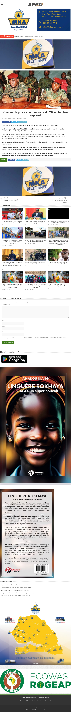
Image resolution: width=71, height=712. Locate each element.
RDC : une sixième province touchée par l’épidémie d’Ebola (58, 285)
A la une (20, 118)
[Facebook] (36, 708)
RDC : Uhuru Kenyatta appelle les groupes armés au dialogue (12, 199)
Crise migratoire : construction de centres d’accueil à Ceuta (35, 241)
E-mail (4, 326)
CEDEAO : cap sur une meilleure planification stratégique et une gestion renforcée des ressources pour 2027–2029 (58, 242)
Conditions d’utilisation (26, 700)
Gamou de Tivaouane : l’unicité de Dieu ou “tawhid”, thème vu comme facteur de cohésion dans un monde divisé (13, 264)
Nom (3, 320)
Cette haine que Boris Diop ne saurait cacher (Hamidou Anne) (58, 263)
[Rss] (35, 708)
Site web (4, 331)
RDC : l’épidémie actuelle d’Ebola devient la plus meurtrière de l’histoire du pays (12, 286)
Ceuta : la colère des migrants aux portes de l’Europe (35, 263)
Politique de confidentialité (39, 700)
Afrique (24, 118)
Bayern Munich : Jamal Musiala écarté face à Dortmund (12, 222)
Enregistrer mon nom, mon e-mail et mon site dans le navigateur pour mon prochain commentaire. (34, 338)
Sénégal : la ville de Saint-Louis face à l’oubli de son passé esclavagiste (12, 241)
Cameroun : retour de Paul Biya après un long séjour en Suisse (35, 222)
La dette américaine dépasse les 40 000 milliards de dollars (28, 36)
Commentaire (6, 304)
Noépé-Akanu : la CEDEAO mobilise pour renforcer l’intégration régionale (35, 286)
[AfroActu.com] (35, 4)
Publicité (49, 700)
